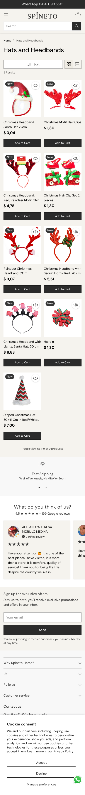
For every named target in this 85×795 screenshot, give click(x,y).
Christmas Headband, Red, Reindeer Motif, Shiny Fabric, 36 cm (22, 200)
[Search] (77, 26)
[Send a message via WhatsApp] (78, 780)
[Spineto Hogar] (42, 15)
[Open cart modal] (77, 15)
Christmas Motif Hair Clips (62, 122)
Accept (41, 763)
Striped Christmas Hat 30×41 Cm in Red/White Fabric (20, 419)
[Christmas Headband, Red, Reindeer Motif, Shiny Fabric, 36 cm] (22, 172)
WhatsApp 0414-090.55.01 (42, 4)
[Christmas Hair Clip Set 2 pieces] (63, 172)
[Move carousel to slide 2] (42, 487)
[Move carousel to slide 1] (39, 487)
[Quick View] (35, 85)
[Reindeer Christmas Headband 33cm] (22, 245)
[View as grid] (69, 64)
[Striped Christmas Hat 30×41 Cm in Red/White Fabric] (22, 391)
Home (7, 40)
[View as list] (77, 64)
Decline (41, 773)
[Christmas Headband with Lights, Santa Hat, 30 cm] (22, 318)
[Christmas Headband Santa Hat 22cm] (22, 98)
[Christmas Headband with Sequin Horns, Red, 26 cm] (63, 245)
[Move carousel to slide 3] (46, 487)
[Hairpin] (63, 318)
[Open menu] (5, 15)
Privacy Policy (63, 751)
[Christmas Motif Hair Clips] (63, 98)
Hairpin (49, 342)
